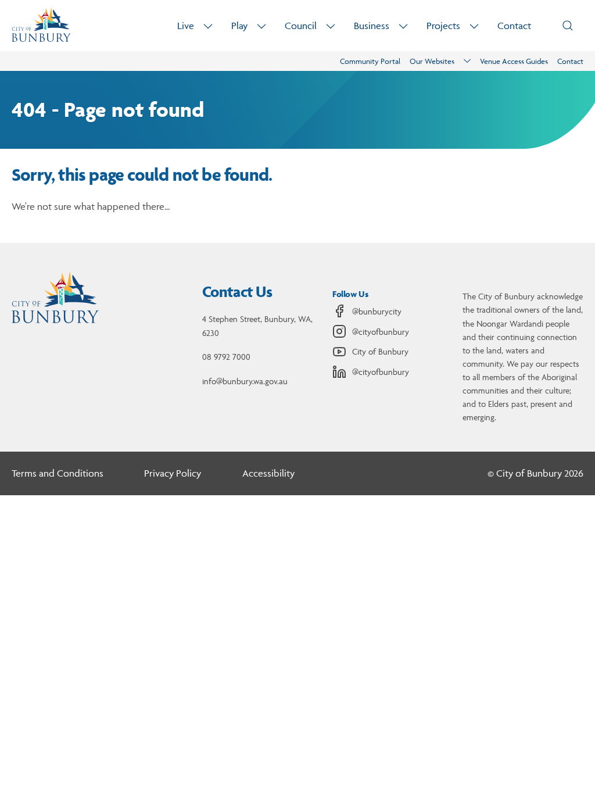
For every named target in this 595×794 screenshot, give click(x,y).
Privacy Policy (172, 473)
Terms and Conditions (57, 473)
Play (239, 25)
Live (185, 25)
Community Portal (370, 61)
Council (301, 25)
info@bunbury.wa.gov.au (245, 381)
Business (371, 25)
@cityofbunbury (380, 332)
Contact (514, 25)
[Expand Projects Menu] (474, 26)
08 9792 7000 (226, 357)
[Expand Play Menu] (261, 26)
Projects (443, 25)
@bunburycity (377, 311)
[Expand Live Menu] (208, 26)
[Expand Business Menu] (403, 26)
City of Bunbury (380, 351)
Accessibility (268, 473)
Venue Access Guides (514, 61)
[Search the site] (567, 25)
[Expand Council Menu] (330, 26)
